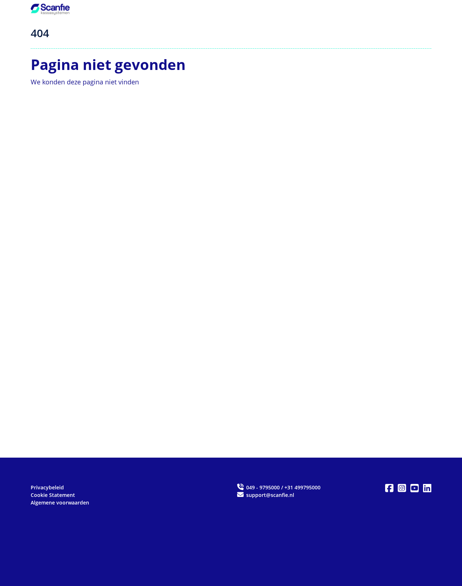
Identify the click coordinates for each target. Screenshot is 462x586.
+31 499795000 (302, 487)
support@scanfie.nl (269, 495)
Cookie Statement (53, 495)
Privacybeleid (47, 487)
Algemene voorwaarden (60, 502)
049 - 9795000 (263, 487)
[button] (389, 488)
